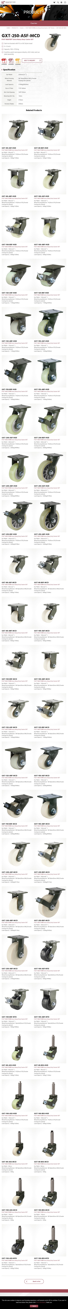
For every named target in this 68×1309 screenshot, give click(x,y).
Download (4, 64)
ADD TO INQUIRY (29, 60)
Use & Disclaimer (41, 1302)
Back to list (36, 1281)
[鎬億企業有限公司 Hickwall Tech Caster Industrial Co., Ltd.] (9, 2)
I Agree (34, 1306)
